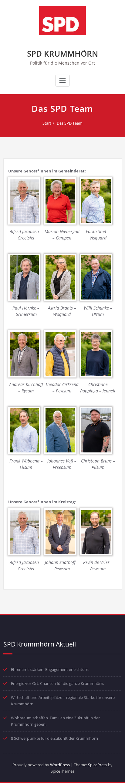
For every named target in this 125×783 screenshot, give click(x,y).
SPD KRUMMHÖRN (62, 53)
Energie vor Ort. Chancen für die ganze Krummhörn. (57, 683)
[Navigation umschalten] (62, 80)
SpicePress (97, 764)
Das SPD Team (70, 123)
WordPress (60, 764)
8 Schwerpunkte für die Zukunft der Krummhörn (54, 738)
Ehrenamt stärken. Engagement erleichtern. (50, 669)
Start (46, 123)
